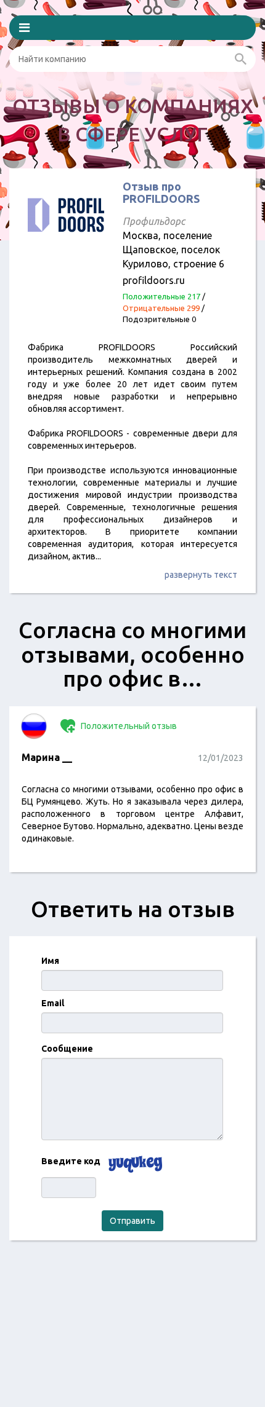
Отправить (132, 1221)
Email (52, 1003)
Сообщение (67, 1049)
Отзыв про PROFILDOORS (161, 192)
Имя (50, 961)
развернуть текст (201, 575)
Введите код (70, 1161)
